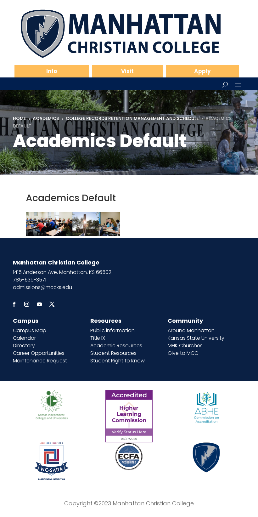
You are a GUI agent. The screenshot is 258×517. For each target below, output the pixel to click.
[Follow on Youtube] (39, 304)
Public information (112, 330)
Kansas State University (196, 338)
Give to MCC (183, 353)
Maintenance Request (40, 360)
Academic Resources (116, 345)
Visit (127, 71)
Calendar (24, 338)
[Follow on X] (52, 304)
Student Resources (113, 353)
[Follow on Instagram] (27, 304)
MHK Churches (185, 345)
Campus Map (29, 330)
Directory (24, 345)
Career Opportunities (38, 353)
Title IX (97, 338)
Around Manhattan (191, 330)
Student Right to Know (117, 360)
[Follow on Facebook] (14, 304)
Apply (202, 71)
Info (51, 71)
